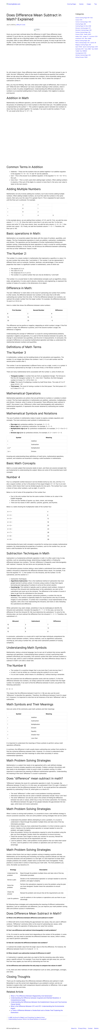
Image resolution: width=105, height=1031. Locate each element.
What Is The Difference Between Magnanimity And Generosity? (31, 996)
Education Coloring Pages (83, 30)
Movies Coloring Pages (82, 40)
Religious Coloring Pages (83, 44)
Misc (88, 38)
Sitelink (96, 1028)
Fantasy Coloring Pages (82, 32)
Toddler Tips (81, 51)
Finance (79, 34)
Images (89, 4)
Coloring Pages (71, 4)
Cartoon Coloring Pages (83, 21)
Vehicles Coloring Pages (83, 55)
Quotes (81, 4)
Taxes (87, 49)
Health (87, 34)
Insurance (93, 36)
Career (78, 19)
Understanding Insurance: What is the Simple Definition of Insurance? (27, 1019)
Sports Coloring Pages (90, 46)
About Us (74, 1028)
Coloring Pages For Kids (83, 26)
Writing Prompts (81, 57)
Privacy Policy (82, 1028)
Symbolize (79, 49)
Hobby (78, 36)
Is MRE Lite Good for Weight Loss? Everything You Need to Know (26, 1017)
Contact (90, 1028)
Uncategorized (80, 53)
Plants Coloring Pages (82, 42)
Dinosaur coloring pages (83, 28)
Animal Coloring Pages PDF (84, 17)
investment (79, 38)
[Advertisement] (37, 59)
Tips (95, 4)
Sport (78, 46)
